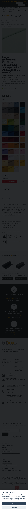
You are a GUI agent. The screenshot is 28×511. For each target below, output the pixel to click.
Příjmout (14, 503)
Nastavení (14, 507)
